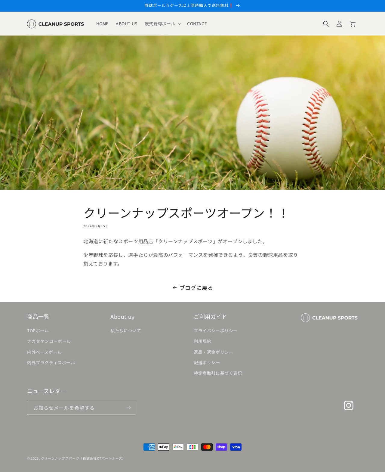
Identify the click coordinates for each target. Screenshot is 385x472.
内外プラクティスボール (51, 362)
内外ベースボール (44, 352)
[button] (162, 23)
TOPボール (38, 331)
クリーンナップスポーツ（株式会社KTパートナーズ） (83, 458)
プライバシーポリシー (216, 331)
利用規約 (202, 341)
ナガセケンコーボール (49, 341)
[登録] (128, 408)
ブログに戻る (196, 287)
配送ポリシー (207, 362)
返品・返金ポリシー (213, 352)
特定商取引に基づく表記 (218, 373)
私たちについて (125, 331)
